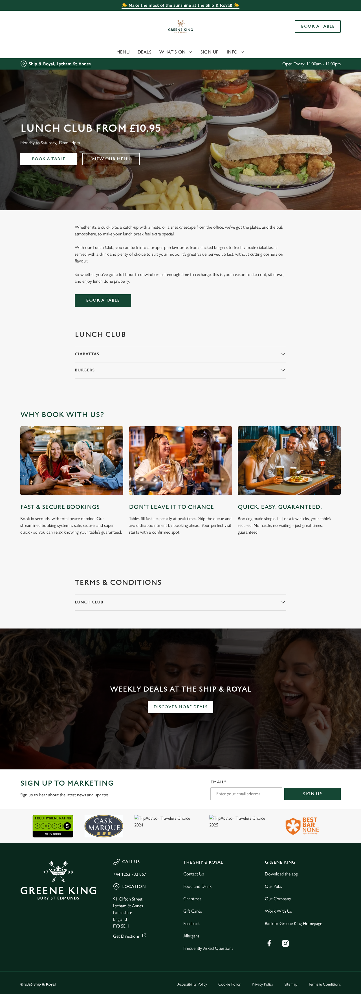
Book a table (48, 159)
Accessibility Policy (192, 984)
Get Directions (126, 936)
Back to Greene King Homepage (293, 923)
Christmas (192, 898)
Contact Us (193, 874)
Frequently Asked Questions (208, 948)
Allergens (191, 936)
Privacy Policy (262, 984)
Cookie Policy (229, 984)
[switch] (162, 63)
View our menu (111, 159)
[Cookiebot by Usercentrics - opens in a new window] (36, 63)
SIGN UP (312, 794)
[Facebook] (269, 943)
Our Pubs (273, 886)
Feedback (191, 923)
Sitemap (291, 984)
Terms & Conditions (325, 984)
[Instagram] (285, 943)
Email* (218, 782)
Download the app (281, 874)
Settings (289, 63)
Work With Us (278, 911)
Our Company (278, 898)
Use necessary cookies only (314, 33)
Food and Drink (197, 886)
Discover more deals (180, 707)
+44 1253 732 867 (129, 874)
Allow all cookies (314, 14)
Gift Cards (192, 911)
